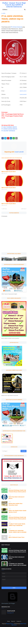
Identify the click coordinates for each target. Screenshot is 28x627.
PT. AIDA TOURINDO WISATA (9, 127)
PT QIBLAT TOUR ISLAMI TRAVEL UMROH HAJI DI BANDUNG (17, 524)
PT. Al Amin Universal (16, 27)
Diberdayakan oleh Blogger (8, 603)
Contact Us (19, 621)
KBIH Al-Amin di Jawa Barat (8, 171)
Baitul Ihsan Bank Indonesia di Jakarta (16, 497)
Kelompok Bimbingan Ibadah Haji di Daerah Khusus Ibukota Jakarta (17, 490)
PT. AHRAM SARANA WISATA (9, 129)
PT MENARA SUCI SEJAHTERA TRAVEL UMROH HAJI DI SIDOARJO (17, 531)
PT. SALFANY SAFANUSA (8, 130)
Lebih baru (4, 208)
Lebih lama (23, 208)
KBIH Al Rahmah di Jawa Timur (16, 537)
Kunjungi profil (10, 612)
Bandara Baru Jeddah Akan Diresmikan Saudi (15, 504)
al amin (3, 13)
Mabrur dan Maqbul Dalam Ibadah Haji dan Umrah (17, 511)
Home (8, 621)
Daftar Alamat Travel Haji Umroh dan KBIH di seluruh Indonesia (14, 4)
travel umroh (19, 152)
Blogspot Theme (9, 623)
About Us (13, 621)
